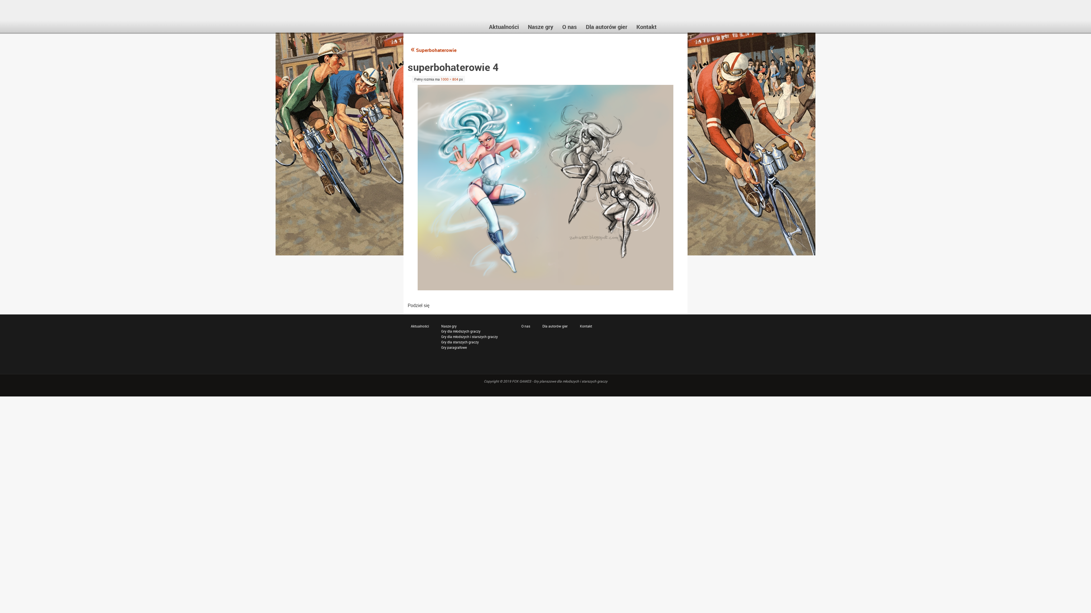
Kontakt (586, 326)
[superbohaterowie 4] (545, 187)
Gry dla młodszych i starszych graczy (469, 336)
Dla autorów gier (555, 326)
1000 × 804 (449, 79)
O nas (525, 326)
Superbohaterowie (434, 50)
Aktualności (420, 326)
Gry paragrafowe (454, 347)
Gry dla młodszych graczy (460, 331)
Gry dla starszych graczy (460, 342)
